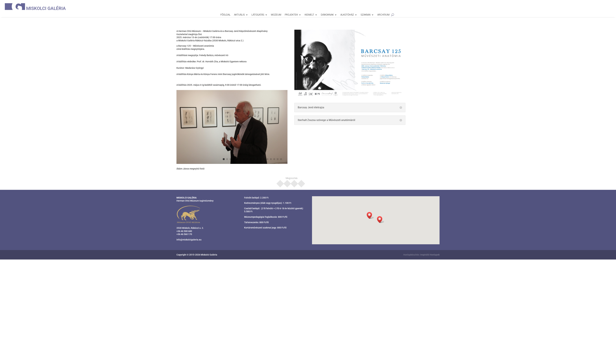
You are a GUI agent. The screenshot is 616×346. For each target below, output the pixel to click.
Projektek (291, 15)
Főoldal (225, 15)
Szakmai (366, 15)
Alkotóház (347, 15)
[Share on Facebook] (280, 182)
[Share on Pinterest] (294, 182)
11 (257, 159)
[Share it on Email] (301, 182)
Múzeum (276, 15)
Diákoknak (327, 15)
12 (261, 159)
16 (274, 159)
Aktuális (239, 15)
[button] (380, 219)
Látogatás (258, 15)
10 (254, 159)
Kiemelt (309, 15)
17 (277, 159)
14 (267, 159)
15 (271, 159)
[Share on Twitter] (287, 182)
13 (264, 159)
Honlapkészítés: (421, 254)
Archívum (383, 15)
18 (281, 159)
